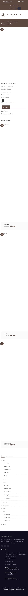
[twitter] (5, 546)
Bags (4, 460)
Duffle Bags (7, 466)
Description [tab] (6, 107)
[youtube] (8, 546)
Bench (4, 479)
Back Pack (6, 463)
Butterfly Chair (7, 488)
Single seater (7, 514)
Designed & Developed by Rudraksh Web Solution (14, 589)
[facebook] (2, 546)
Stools (4, 524)
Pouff (4, 508)
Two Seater (7, 520)
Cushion (5, 502)
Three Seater (7, 517)
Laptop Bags (6, 505)
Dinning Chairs (13, 102)
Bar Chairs (6, 485)
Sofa (4, 511)
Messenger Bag (7, 469)
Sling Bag (6, 472)
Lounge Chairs (7, 498)
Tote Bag (6, 476)
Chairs (8, 102)
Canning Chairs (7, 491)
